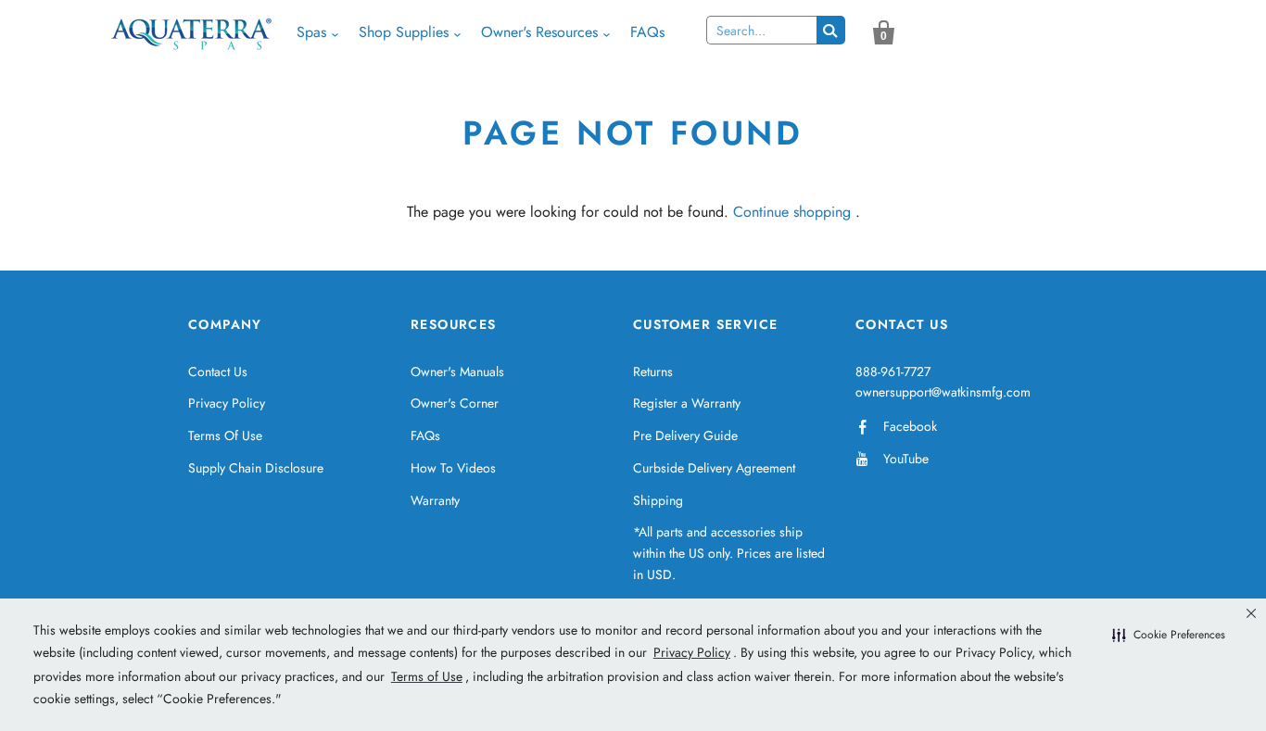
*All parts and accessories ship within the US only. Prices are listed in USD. (729, 553)
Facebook (910, 426)
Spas (311, 32)
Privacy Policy (226, 403)
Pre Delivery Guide (685, 435)
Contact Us (217, 371)
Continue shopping (792, 211)
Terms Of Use (225, 435)
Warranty (435, 500)
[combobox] (761, 30)
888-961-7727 (893, 371)
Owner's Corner (455, 403)
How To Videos (453, 468)
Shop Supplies (404, 32)
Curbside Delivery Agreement (714, 468)
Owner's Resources (539, 32)
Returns (653, 371)
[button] (1168, 635)
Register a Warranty (687, 403)
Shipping (658, 500)
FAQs (647, 32)
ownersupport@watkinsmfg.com (943, 392)
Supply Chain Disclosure (255, 468)
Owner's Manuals (457, 371)
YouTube (906, 458)
